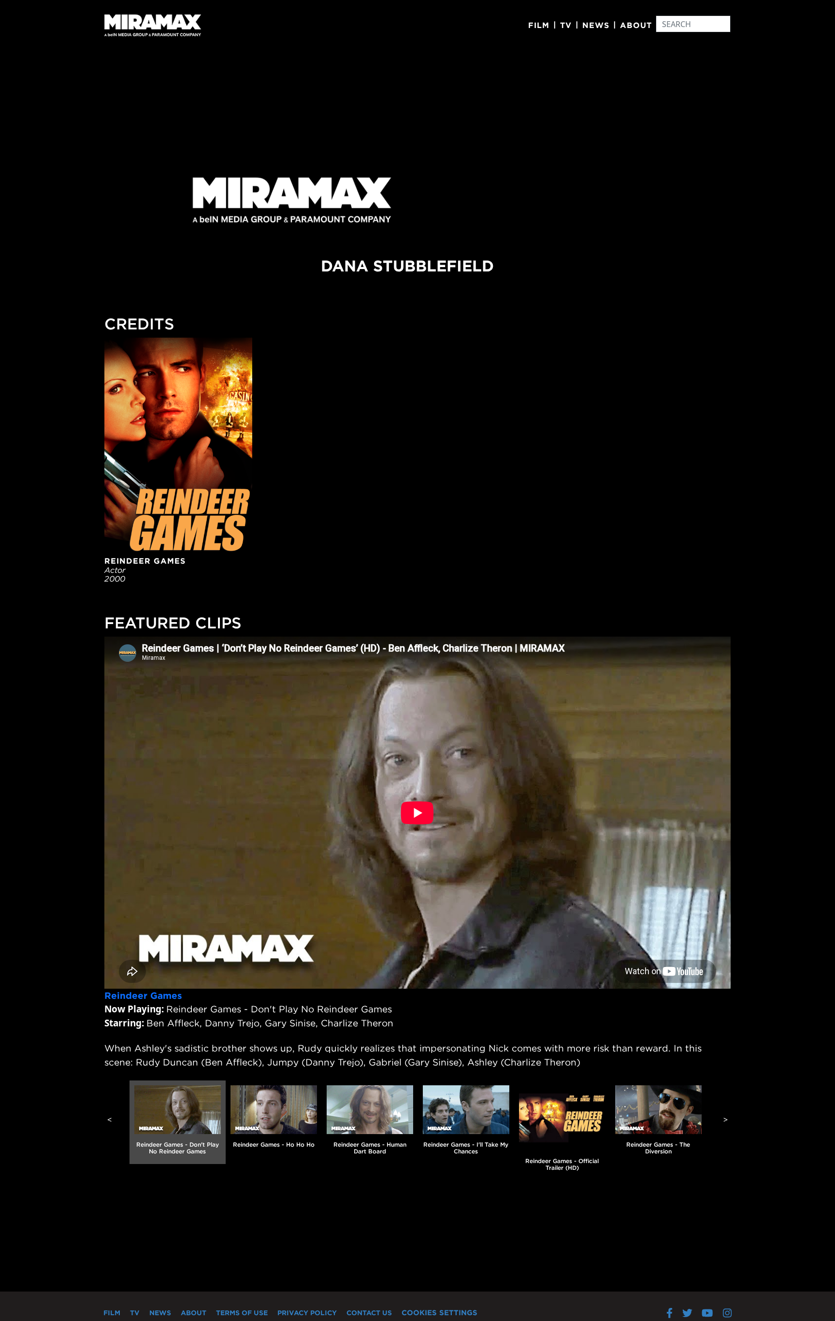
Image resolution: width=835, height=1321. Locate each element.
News (595, 25)
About (636, 25)
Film (538, 25)
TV (566, 25)
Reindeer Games (143, 995)
